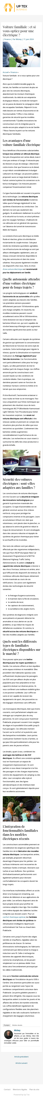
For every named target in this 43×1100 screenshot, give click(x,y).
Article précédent (21, 1056)
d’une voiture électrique (13, 269)
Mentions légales (20, 1089)
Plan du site (34, 1089)
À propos (7, 1025)
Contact (7, 1089)
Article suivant (21, 1063)
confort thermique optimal (14, 917)
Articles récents (17, 1025)
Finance (7, 39)
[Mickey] (8, 1034)
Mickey (17, 1030)
